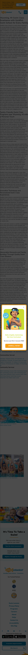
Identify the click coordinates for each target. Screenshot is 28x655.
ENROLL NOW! (14, 346)
